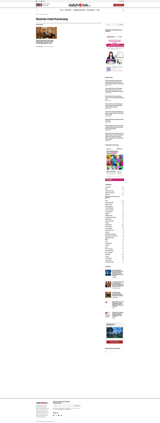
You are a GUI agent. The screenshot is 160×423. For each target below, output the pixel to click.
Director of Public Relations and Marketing (112, 197)
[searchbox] (111, 24)
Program (107, 245)
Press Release (108, 243)
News (106, 241)
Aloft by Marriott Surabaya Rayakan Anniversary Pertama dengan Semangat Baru (114, 97)
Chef (106, 189)
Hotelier (107, 222)
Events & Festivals (109, 202)
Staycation (107, 254)
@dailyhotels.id (110, 324)
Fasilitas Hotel (108, 204)
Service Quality (108, 252)
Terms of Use (67, 409)
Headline (107, 213)
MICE (106, 239)
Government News (109, 209)
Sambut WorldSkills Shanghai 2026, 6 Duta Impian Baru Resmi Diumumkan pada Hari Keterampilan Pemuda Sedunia (114, 82)
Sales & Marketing (109, 250)
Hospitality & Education (110, 217)
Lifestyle (107, 232)
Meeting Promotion (109, 237)
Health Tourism (108, 215)
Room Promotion (109, 248)
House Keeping (108, 228)
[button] (121, 1)
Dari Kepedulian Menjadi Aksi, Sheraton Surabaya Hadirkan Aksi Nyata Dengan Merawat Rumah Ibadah (114, 127)
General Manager (109, 208)
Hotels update (108, 226)
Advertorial (107, 187)
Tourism (107, 256)
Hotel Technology (109, 221)
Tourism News (108, 258)
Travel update (108, 260)
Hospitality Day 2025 (46, 3)
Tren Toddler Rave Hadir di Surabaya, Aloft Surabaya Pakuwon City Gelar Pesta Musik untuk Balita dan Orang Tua (114, 90)
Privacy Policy (61, 409)
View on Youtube (45, 5)
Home (37, 14)
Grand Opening (108, 211)
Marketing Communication (111, 235)
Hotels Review (108, 224)
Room (106, 247)
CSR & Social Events (109, 192)
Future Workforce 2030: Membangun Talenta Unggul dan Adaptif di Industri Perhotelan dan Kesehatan (113, 105)
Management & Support (110, 234)
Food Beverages (39, 46)
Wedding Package (109, 262)
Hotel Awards (108, 219)
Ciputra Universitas (109, 190)
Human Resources (109, 230)
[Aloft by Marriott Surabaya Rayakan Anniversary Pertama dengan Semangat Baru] (108, 295)
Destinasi (107, 194)
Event (106, 200)
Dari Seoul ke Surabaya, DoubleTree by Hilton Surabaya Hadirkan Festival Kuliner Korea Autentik (114, 113)
